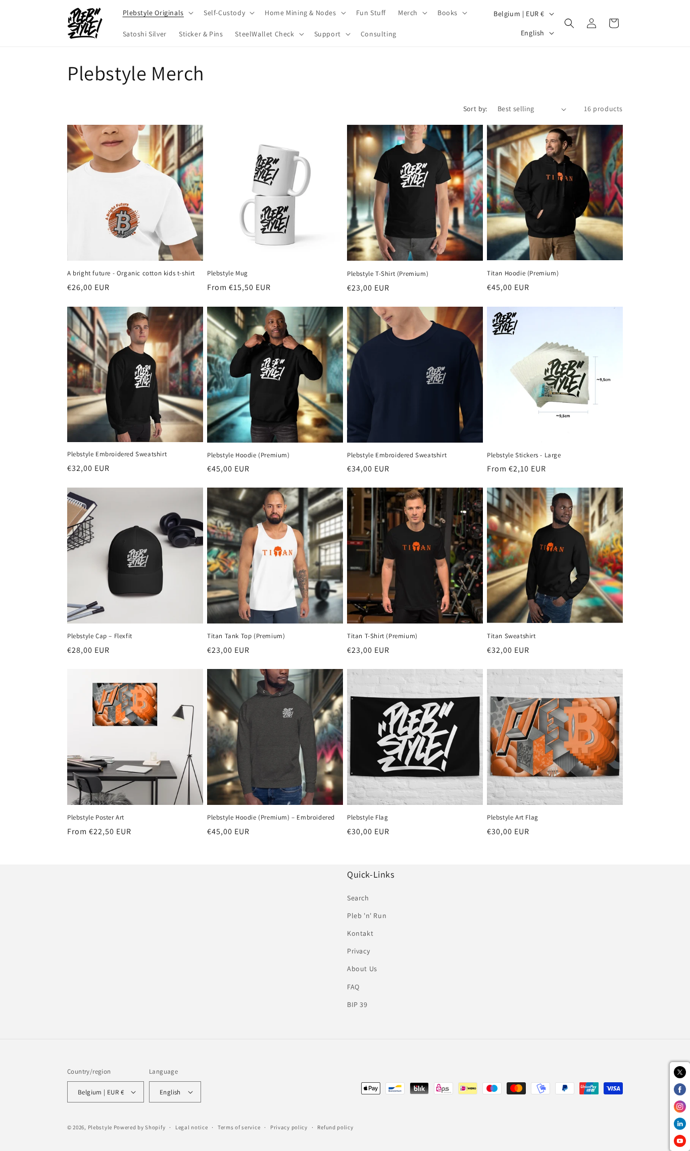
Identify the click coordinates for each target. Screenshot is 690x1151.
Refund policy (335, 1127)
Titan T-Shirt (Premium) (382, 636)
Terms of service (239, 1127)
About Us (362, 968)
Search (358, 897)
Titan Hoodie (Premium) (523, 273)
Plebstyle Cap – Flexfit (99, 636)
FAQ (353, 986)
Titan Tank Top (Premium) (246, 636)
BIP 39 (357, 1004)
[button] (157, 12)
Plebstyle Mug (227, 273)
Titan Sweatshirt (511, 636)
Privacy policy (289, 1127)
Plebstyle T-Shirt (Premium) (387, 274)
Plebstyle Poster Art (95, 817)
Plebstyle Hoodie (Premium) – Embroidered (271, 817)
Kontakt (360, 933)
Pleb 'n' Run (366, 915)
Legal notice (191, 1127)
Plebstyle (100, 1127)
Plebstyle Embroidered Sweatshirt (117, 454)
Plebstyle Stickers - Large (524, 455)
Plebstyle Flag (367, 817)
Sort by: (475, 108)
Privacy (358, 950)
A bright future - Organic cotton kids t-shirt (131, 273)
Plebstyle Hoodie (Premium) (248, 455)
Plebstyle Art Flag (512, 817)
